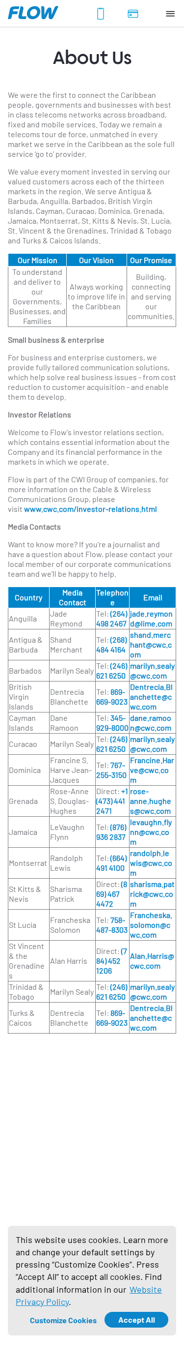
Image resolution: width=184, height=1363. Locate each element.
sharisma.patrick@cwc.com (152, 893)
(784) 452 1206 (111, 960)
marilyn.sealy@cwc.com (152, 670)
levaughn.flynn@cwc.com (151, 831)
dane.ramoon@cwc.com (150, 722)
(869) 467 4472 (111, 893)
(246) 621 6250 (111, 670)
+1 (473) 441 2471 (112, 800)
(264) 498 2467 (111, 618)
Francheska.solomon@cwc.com (151, 924)
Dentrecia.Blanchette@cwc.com (151, 696)
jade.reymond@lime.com (151, 618)
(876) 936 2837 (111, 831)
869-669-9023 (112, 696)
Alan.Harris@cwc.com (152, 960)
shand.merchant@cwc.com (151, 644)
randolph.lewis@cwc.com (151, 862)
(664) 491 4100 (111, 862)
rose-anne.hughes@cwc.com (150, 800)
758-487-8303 (112, 924)
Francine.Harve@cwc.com (152, 769)
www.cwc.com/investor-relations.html (90, 508)
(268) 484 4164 (111, 644)
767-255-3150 (111, 769)
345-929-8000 (112, 722)
